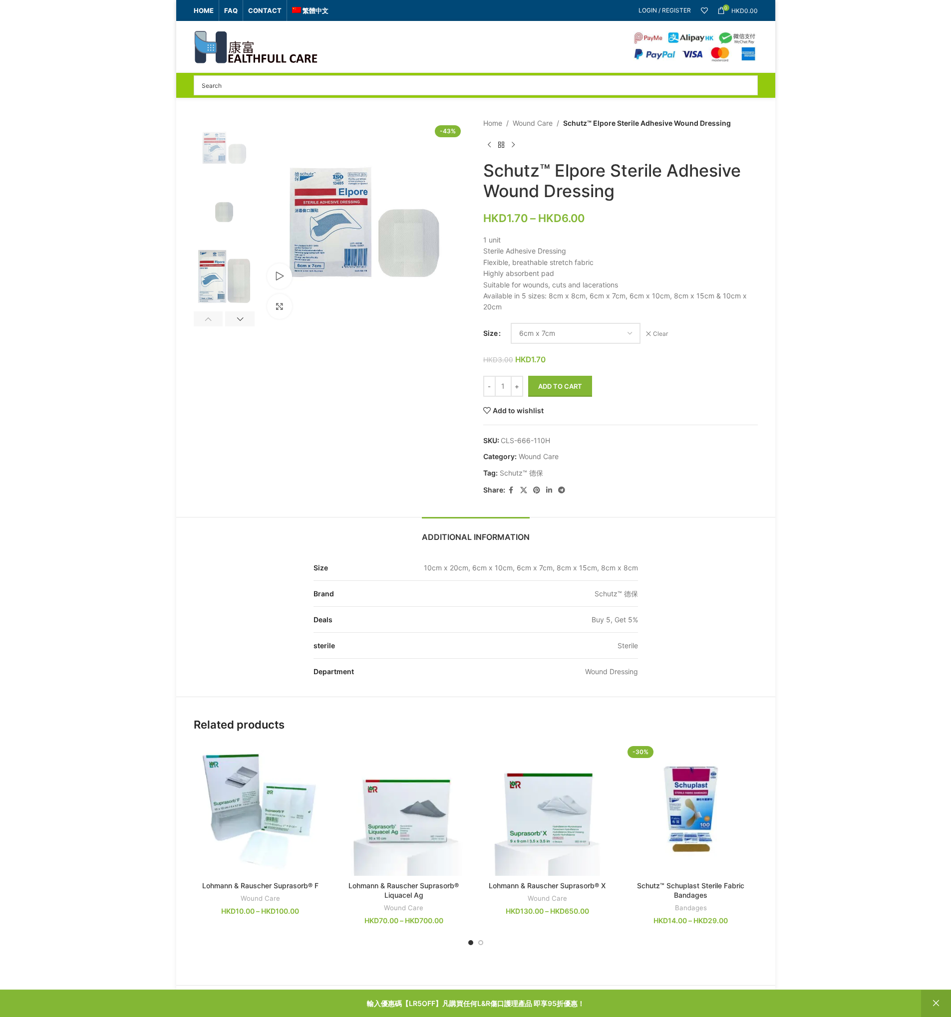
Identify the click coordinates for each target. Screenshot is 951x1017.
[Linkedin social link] (549, 490)
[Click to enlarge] (279, 306)
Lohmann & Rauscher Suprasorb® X (547, 885)
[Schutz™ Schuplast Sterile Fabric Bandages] (691, 809)
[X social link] (523, 490)
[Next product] (513, 145)
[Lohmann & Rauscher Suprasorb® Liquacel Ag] (404, 809)
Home (492, 123)
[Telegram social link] (561, 490)
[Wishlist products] (704, 10)
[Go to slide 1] (470, 942)
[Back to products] (501, 145)
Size (490, 333)
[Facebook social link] (511, 490)
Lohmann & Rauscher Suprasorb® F (260, 885)
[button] (208, 318)
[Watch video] (279, 275)
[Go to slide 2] (480, 942)
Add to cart (560, 386)
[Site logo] (256, 46)
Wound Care (533, 123)
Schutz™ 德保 (521, 473)
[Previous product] (489, 145)
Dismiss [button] (936, 1003)
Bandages (691, 908)
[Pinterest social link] (536, 490)
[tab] (476, 532)
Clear (660, 333)
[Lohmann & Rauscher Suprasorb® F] (260, 809)
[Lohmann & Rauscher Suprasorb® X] (548, 809)
